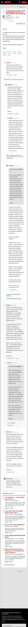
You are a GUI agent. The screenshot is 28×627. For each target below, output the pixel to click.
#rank (14, 53)
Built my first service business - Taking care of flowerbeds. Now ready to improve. (14, 550)
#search (5, 55)
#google (15, 51)
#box (4, 51)
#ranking (19, 53)
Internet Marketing (18, 514)
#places (10, 53)
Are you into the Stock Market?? (14, 524)
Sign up (24, 2)
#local (19, 51)
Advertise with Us (22, 6)
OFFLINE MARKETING (7, 18)
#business (9, 51)
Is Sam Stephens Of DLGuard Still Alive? (15, 536)
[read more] (11, 506)
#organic (5, 53)
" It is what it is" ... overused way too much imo (14, 498)
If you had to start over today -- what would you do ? (14, 511)
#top (9, 55)
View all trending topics (9, 565)
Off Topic (16, 500)
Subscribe (11, 21)
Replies (7, 508)
